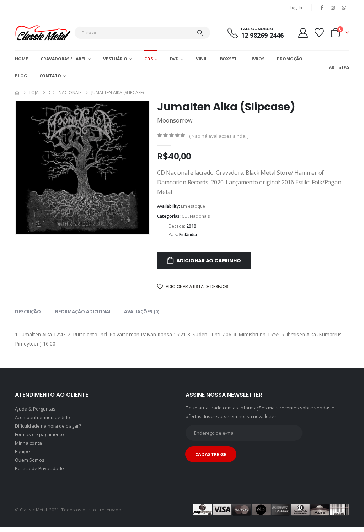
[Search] (200, 33)
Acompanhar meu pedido (42, 417)
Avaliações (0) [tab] (141, 311)
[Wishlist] (319, 32)
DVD (174, 59)
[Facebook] (321, 7)
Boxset (228, 59)
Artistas (339, 67)
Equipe (22, 451)
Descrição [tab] (28, 311)
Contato (50, 76)
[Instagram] (333, 7)
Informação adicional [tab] (82, 311)
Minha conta (28, 443)
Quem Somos (29, 460)
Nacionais (200, 216)
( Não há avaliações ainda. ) (218, 136)
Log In (296, 7)
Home (21, 59)
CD (185, 216)
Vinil (201, 59)
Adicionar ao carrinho (208, 260)
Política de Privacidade (39, 468)
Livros (256, 59)
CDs (148, 59)
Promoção (290, 59)
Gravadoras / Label (63, 59)
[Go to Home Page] (17, 92)
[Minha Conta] (303, 33)
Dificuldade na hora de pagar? (48, 426)
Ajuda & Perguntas (35, 409)
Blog (21, 76)
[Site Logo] (43, 33)
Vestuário (115, 59)
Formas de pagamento (39, 434)
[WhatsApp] (344, 7)
